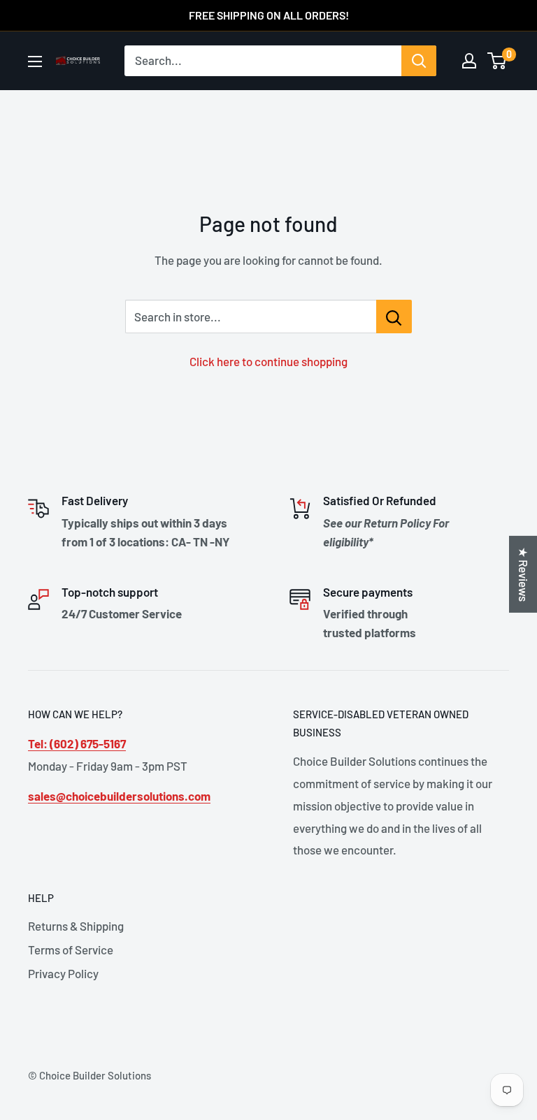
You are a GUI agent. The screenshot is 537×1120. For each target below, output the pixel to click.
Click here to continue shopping (268, 361)
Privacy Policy (63, 973)
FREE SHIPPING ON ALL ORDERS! (269, 15)
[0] (497, 60)
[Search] (418, 60)
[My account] (469, 60)
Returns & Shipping (76, 926)
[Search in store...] (394, 316)
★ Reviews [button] (524, 573)
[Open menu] (35, 61)
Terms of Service (70, 950)
